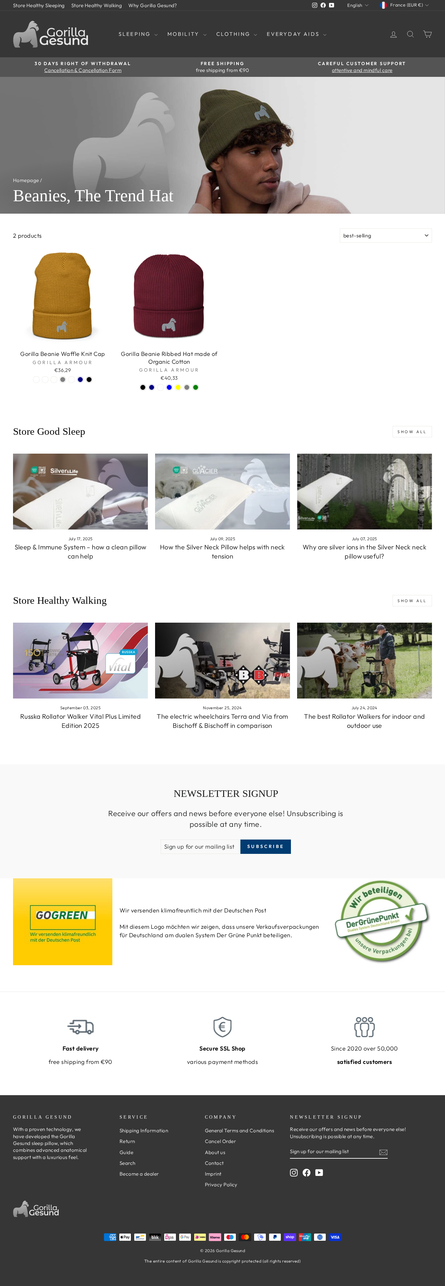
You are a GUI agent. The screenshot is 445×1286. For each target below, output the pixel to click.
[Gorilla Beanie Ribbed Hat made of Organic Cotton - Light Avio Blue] (169, 387)
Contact (214, 1163)
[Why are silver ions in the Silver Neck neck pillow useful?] (364, 492)
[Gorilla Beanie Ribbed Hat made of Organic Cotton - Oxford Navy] (152, 387)
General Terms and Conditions (239, 1130)
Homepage (26, 180)
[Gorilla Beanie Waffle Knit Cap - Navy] (80, 379)
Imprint (213, 1174)
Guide (126, 1152)
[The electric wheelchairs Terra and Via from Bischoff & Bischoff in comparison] (222, 661)
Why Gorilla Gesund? (152, 5)
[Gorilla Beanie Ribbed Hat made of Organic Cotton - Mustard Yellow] (178, 387)
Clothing (234, 34)
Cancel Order (220, 1141)
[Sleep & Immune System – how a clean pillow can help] (80, 492)
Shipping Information (144, 1130)
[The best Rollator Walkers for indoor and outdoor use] (364, 661)
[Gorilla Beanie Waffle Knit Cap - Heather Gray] (63, 379)
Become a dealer (139, 1174)
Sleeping (136, 34)
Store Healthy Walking (96, 5)
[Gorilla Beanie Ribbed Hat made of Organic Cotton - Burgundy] (160, 387)
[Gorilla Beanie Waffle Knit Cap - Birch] (54, 379)
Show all (412, 431)
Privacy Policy (221, 1184)
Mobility (184, 34)
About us (215, 1152)
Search (128, 1163)
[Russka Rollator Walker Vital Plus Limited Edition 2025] (80, 661)
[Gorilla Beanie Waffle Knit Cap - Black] (89, 379)
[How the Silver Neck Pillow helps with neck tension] (222, 492)
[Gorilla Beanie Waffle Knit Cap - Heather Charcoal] (71, 379)
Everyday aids (294, 34)
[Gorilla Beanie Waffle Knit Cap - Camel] (45, 379)
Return (127, 1141)
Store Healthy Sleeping (39, 5)
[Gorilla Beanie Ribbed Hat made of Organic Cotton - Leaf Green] (196, 387)
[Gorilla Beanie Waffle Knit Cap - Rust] (36, 379)
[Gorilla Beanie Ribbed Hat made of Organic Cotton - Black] (143, 387)
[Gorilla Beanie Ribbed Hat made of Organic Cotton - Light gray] (187, 387)
